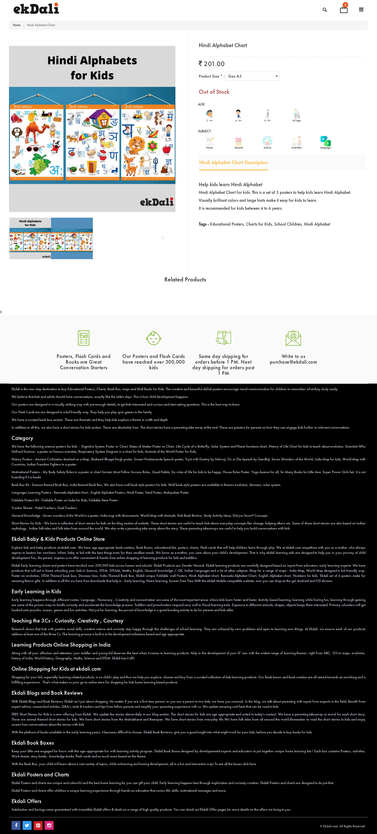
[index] (82, 8)
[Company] (361, 9)
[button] (21, 247)
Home (17, 25)
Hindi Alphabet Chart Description (233, 162)
